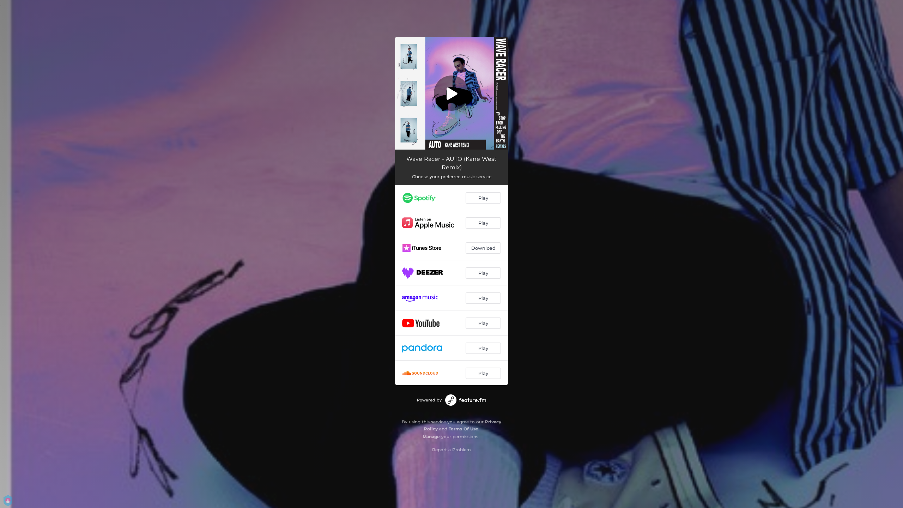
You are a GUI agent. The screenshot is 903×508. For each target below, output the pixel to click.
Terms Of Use (463, 428)
